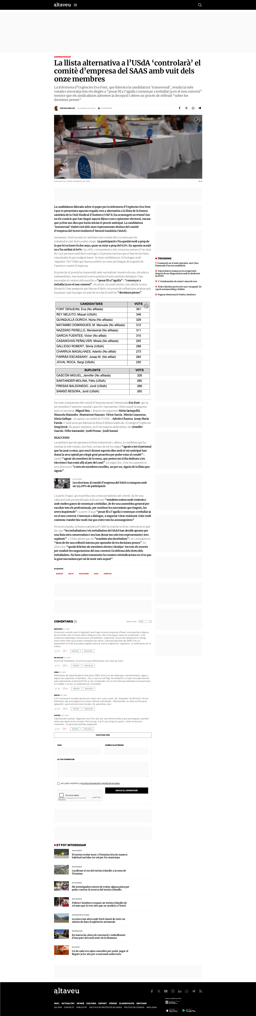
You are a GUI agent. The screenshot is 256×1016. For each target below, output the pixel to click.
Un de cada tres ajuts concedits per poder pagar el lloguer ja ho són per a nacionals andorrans (100, 952)
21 (58, 666)
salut (71, 574)
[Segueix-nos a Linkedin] (179, 991)
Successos (77, 851)
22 (59, 651)
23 (59, 709)
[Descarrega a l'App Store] (172, 1010)
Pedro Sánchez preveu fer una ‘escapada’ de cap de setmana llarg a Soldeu (178, 288)
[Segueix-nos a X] (158, 991)
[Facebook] (179, 108)
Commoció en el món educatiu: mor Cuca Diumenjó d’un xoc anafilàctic (176, 264)
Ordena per (131, 622)
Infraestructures (80, 915)
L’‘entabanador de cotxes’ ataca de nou (177, 281)
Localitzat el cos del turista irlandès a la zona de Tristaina (99, 872)
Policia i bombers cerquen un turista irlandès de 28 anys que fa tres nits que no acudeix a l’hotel (99, 904)
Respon (75, 651)
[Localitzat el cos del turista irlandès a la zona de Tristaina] (61, 869)
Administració (62, 57)
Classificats (126, 1003)
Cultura (91, 1003)
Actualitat (68, 1003)
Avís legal (152, 1007)
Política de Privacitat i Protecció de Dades (100, 783)
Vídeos (113, 1003)
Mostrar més (103, 735)
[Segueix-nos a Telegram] (193, 991)
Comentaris (106, 108)
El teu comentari (65, 759)
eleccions (84, 574)
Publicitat (81, 1007)
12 (66, 709)
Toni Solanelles (67, 108)
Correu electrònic (114, 745)
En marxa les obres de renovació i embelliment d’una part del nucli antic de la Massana (98, 936)
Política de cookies (134, 1007)
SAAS (96, 574)
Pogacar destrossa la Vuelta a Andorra (177, 294)
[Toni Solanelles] (56, 108)
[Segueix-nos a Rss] (200, 991)
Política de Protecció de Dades (105, 1007)
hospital (108, 574)
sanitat (59, 574)
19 (58, 729)
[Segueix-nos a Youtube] (165, 991)
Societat (76, 947)
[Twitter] (186, 108)
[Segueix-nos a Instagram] (172, 991)
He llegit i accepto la (90, 783)
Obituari (141, 1003)
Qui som (58, 1007)
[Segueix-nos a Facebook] (151, 991)
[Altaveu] (62, 5)
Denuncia (88, 651)
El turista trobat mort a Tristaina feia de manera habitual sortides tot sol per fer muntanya (99, 856)
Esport (102, 1003)
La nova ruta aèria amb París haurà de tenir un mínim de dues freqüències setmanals (98, 920)
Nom (59, 745)
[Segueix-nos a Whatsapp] (186, 991)
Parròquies (77, 931)
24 (59, 689)
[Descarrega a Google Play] (188, 1010)
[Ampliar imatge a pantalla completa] (197, 120)
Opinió (80, 1003)
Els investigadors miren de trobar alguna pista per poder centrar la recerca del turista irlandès (100, 888)
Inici (56, 1003)
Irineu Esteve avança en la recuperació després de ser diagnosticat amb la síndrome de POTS (177, 273)
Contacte (69, 1007)
